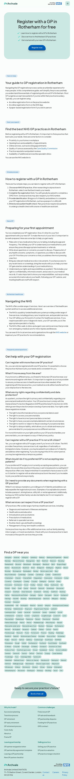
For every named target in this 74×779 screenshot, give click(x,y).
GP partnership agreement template (18, 750)
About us (7, 733)
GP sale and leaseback (46, 715)
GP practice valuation (46, 750)
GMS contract (43, 726)
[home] (10, 4)
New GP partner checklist (13, 757)
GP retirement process (12, 726)
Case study (8, 730)
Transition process (11, 715)
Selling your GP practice (47, 747)
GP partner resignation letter (15, 747)
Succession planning (12, 712)
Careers (55, 772)
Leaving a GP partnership (13, 754)
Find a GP (7, 737)
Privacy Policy (65, 773)
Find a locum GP (44, 712)
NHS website (61, 332)
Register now (37, 47)
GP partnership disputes (47, 719)
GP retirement (9, 719)
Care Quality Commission (47, 148)
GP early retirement (11, 723)
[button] (67, 3)
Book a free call (37, 694)
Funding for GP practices (47, 723)
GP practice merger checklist (49, 754)
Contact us (46, 773)
